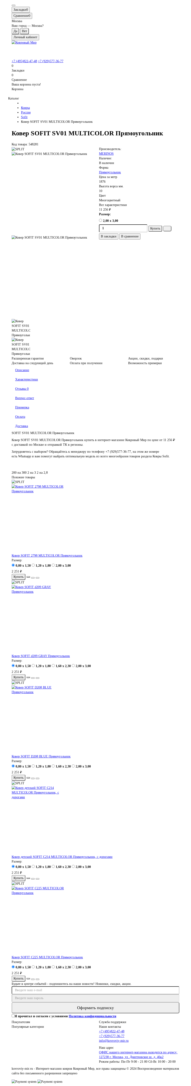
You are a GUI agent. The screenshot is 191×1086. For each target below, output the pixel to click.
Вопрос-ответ (24, 398)
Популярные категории (28, 1026)
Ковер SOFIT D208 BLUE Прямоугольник (41, 756)
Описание (22, 370)
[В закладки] (33, 578)
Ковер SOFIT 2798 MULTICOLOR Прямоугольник (47, 555)
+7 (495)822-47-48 (24, 61)
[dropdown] (13, 5)
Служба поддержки (112, 1022)
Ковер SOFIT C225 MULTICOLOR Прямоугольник (47, 957)
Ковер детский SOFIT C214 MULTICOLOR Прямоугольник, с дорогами (62, 857)
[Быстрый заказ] (167, 228)
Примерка (22, 407)
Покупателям (21, 1022)
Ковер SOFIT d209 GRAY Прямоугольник (41, 656)
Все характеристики (113, 205)
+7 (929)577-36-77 (50, 61)
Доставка (21, 426)
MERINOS (106, 153)
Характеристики (26, 379)
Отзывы (22, 389)
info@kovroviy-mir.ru (114, 1040)
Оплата (20, 416)
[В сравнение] (37, 578)
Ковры (25, 108)
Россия (26, 112)
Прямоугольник (110, 172)
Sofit (24, 117)
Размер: (105, 214)
